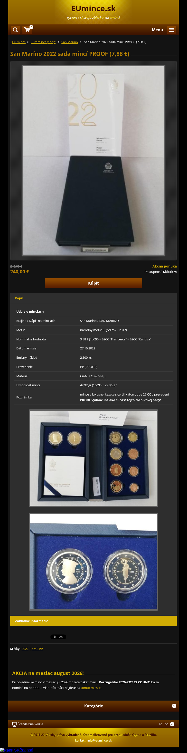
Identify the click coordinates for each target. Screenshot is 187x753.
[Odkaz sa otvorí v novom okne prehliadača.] (93, 160)
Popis (19, 298)
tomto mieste (91, 687)
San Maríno (69, 42)
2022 (25, 648)
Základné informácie (31, 621)
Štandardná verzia (30, 724)
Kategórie (93, 706)
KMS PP (37, 648)
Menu (157, 29)
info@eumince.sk (99, 740)
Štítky (14, 648)
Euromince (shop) (43, 42)
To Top (163, 724)
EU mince (19, 42)
